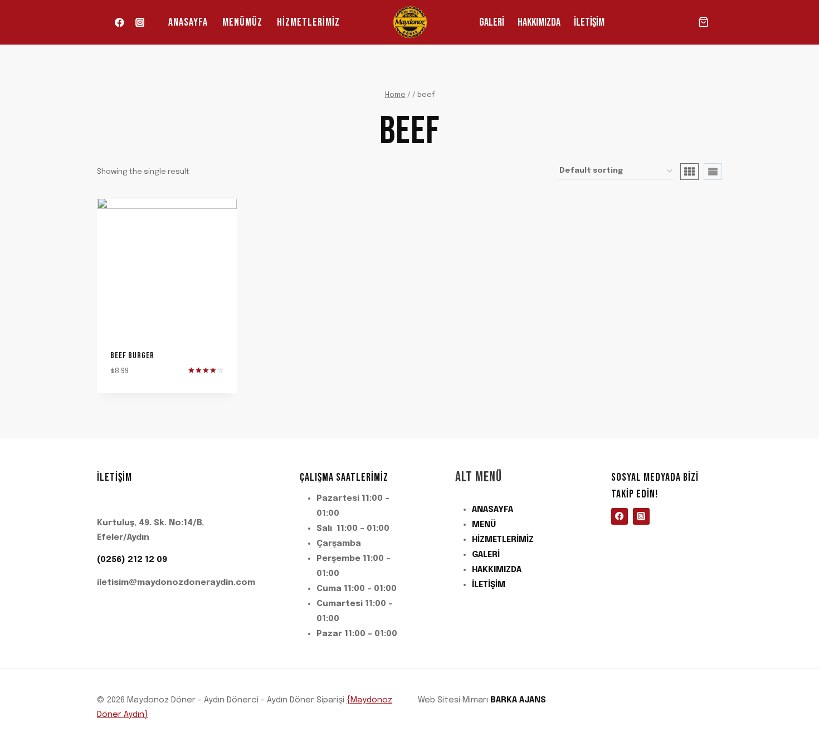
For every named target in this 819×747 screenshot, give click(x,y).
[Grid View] (689, 171)
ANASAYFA (188, 22)
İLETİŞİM (589, 22)
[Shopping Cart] (703, 22)
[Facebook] (119, 22)
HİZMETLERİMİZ (308, 22)
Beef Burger (132, 355)
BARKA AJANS (518, 700)
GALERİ (491, 22)
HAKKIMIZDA (539, 22)
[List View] (713, 171)
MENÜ (484, 524)
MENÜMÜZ (242, 22)
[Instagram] (139, 22)
